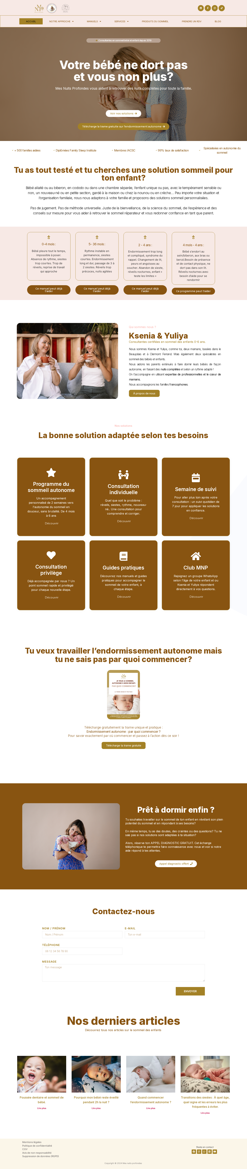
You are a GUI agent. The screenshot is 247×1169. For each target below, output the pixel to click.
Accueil (31, 21)
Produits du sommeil (155, 21)
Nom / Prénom (53, 928)
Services (119, 21)
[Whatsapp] (204, 1151)
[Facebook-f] (208, 8)
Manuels (92, 21)
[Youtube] (215, 1151)
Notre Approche (59, 21)
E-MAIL (130, 928)
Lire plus (41, 1108)
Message (49, 961)
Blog (218, 21)
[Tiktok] (222, 8)
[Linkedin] (201, 8)
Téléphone (51, 945)
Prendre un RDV (191, 21)
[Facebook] (194, 1151)
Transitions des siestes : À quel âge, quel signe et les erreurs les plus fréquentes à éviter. (205, 1102)
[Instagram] (215, 8)
